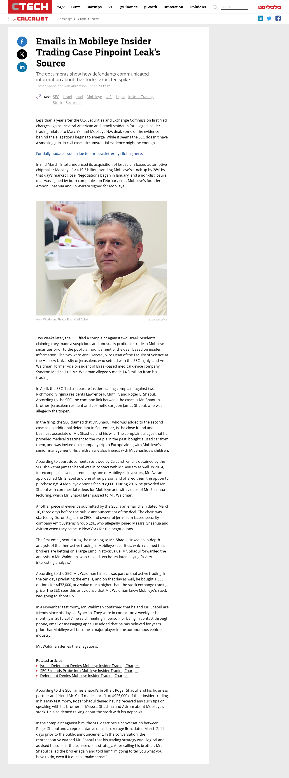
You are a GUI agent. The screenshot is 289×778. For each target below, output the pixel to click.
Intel (79, 96)
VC (110, 7)
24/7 (61, 7)
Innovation (173, 7)
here (138, 153)
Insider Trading (141, 96)
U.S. (109, 96)
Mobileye (94, 96)
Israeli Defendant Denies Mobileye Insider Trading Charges (90, 665)
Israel (67, 96)
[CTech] (30, 7)
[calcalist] (269, 8)
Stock (57, 102)
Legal (120, 96)
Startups (94, 7)
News (95, 18)
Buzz (75, 7)
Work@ (150, 7)
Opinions (198, 7)
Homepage (64, 18)
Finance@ (129, 7)
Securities (74, 102)
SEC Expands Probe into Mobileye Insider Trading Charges (89, 670)
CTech (82, 18)
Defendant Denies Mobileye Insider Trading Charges (84, 675)
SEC (56, 96)
